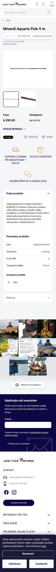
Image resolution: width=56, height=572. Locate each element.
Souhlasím (41, 563)
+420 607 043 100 (18, 483)
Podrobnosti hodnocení (42, 36)
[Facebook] (6, 492)
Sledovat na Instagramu (31, 385)
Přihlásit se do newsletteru (19, 444)
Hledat (49, 12)
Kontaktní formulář (19, 503)
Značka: (10, 44)
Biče (15, 282)
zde (44, 546)
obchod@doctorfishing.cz (21, 477)
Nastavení (28, 553)
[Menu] (52, 4)
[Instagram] (13, 492)
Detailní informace (12, 129)
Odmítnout (14, 563)
